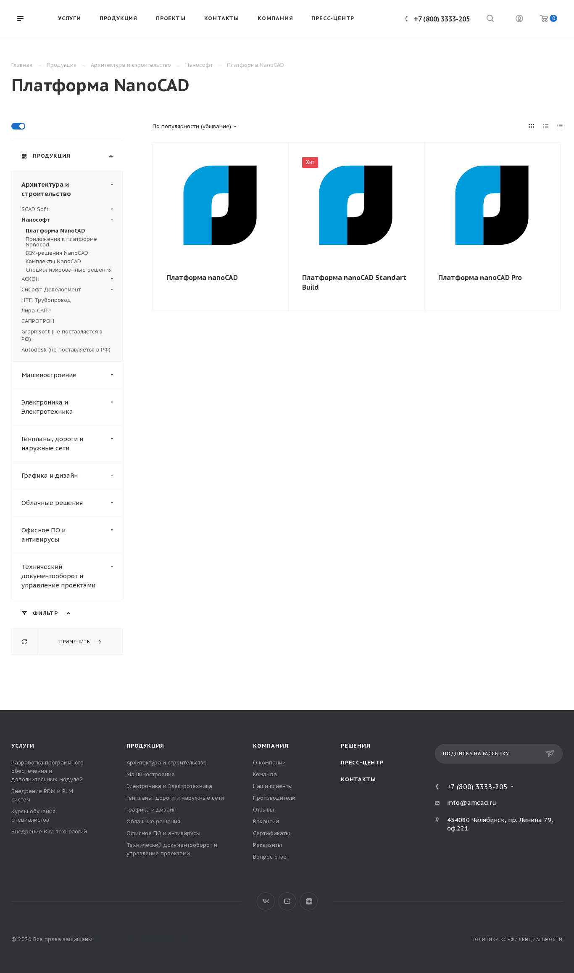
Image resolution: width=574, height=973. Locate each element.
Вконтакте (266, 901)
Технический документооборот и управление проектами (58, 576)
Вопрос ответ (271, 856)
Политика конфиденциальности (517, 939)
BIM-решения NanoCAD (57, 252)
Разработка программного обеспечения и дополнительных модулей (47, 771)
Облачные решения (52, 503)
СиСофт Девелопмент (51, 289)
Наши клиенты (272, 786)
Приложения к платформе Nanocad (61, 241)
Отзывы (263, 809)
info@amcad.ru (471, 802)
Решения (356, 745)
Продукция (145, 745)
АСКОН (30, 279)
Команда (265, 774)
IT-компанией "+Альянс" (152, 939)
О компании (269, 762)
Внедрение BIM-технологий (49, 831)
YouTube (287, 901)
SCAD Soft (35, 209)
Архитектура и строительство (46, 189)
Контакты (358, 779)
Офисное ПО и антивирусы (43, 534)
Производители (274, 797)
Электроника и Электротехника (47, 406)
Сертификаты (271, 833)
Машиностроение (48, 375)
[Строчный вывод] (546, 126)
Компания (270, 745)
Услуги (22, 745)
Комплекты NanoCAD (53, 261)
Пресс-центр (362, 762)
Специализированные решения (69, 269)
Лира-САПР (36, 310)
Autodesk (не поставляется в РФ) (66, 349)
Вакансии (266, 821)
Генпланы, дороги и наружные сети (52, 443)
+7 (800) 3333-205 (442, 19)
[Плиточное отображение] (531, 126)
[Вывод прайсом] (560, 126)
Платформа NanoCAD (55, 230)
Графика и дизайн (49, 475)
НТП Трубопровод (46, 300)
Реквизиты (267, 845)
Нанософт (35, 219)
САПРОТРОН (37, 321)
